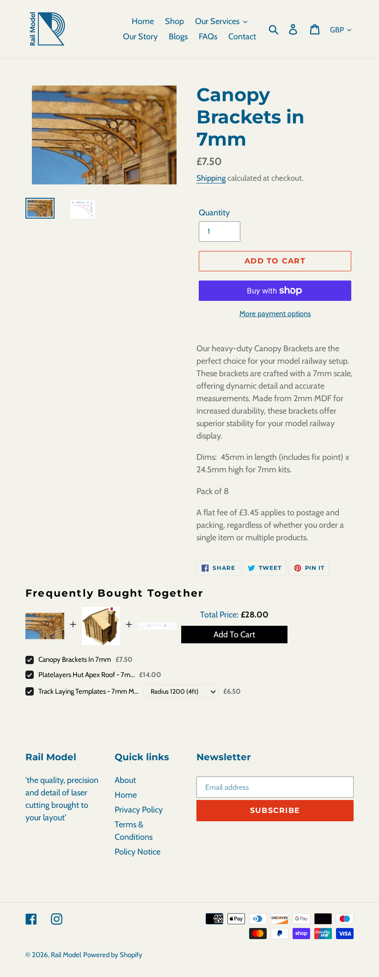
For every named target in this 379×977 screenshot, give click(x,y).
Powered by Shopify (112, 955)
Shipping (211, 178)
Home (126, 795)
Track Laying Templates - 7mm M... (88, 691)
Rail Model (66, 955)
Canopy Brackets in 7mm (74, 659)
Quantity (214, 213)
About (125, 780)
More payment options (275, 313)
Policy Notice (137, 852)
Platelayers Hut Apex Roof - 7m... (86, 675)
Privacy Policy (139, 810)
